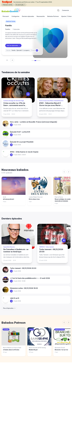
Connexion (65, 10)
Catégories (15, 16)
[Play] (37, 50)
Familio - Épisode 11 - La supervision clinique (21, 50)
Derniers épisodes (28, 16)
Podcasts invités (7, 4)
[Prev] (7, 60)
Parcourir (6, 16)
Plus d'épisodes (8, 308)
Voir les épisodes (12, 45)
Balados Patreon (53, 16)
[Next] (12, 60)
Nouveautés (41, 16)
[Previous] (64, 172)
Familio (8, 25)
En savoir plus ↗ (20, 4)
